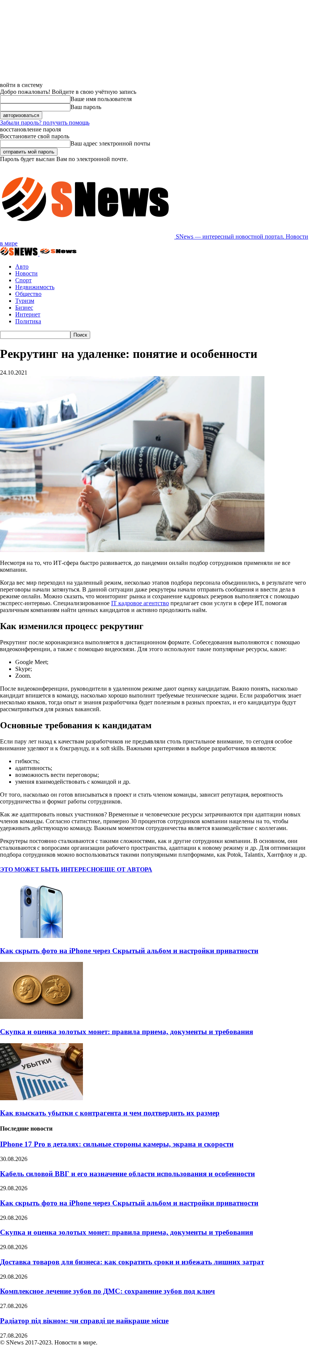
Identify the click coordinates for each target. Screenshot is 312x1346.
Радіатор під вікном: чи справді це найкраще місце (84, 1321)
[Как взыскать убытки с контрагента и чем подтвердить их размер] (41, 1098)
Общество (28, 294)
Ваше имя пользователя (101, 99)
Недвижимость (34, 287)
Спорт (23, 280)
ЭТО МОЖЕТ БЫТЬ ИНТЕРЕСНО (50, 869)
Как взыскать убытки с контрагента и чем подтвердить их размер (110, 1113)
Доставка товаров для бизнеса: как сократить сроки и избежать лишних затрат (132, 1262)
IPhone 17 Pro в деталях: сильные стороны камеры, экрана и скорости (117, 1144)
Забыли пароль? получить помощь (44, 122)
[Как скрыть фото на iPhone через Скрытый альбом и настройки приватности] (41, 936)
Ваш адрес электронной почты (110, 143)
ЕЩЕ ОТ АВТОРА (126, 869)
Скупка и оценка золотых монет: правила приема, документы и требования (126, 1032)
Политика (28, 321)
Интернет (27, 314)
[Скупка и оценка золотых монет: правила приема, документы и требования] (41, 1017)
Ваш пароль (85, 107)
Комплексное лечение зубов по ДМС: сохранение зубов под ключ (107, 1291)
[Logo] (20, 253)
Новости (26, 273)
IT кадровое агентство (140, 603)
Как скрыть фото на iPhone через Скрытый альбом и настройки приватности (129, 951)
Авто (22, 266)
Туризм (24, 300)
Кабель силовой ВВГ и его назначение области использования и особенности (127, 1174)
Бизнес (24, 307)
